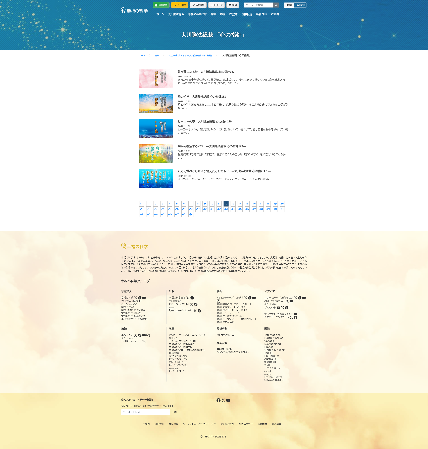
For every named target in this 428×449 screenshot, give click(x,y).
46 (170, 214)
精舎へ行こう (128, 307)
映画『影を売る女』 (226, 322)
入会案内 (179, 5)
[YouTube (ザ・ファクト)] (278, 307)
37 (254, 209)
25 (170, 209)
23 (156, 209)
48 (184, 214)
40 (275, 209)
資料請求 (161, 5)
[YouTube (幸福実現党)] (144, 335)
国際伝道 (247, 14)
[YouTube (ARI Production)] (291, 301)
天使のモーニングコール (276, 317)
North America (273, 338)
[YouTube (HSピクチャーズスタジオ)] (254, 297)
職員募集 (276, 424)
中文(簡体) (270, 362)
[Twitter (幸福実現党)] (135, 335)
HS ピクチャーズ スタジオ (230, 297)
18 (268, 203)
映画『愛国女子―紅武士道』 (231, 307)
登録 (175, 412)
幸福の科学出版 (177, 297)
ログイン (216, 5)
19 (275, 203)
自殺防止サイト (224, 349)
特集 (213, 14)
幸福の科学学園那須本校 (182, 344)
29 (198, 209)
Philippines (271, 356)
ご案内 (275, 14)
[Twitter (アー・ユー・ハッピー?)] (195, 310)
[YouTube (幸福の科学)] (144, 297)
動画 (222, 14)
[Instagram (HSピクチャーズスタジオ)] (218, 301)
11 (219, 203)
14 (240, 203)
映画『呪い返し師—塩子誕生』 (232, 310)
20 (282, 203)
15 (247, 203)
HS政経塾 (174, 353)
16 (254, 203)
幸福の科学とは (197, 14)
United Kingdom (274, 350)
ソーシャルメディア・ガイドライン (199, 424)
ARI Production (274, 301)
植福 (233, 5)
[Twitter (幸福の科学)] (135, 297)
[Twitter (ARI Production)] (287, 301)
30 (205, 209)
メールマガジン (129, 304)
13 (233, 203)
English (300, 5)
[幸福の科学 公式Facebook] (219, 400)
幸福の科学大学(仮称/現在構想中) (187, 350)
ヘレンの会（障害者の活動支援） (233, 352)
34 (233, 209)
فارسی (267, 374)
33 (226, 209)
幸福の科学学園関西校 (180, 347)
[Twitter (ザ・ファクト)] (282, 307)
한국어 (267, 365)
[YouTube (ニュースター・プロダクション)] (304, 297)
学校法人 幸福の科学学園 (182, 341)
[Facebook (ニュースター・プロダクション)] (299, 297)
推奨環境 (173, 424)
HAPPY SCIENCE (215, 436)
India (267, 353)
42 (142, 214)
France (268, 347)
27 (184, 209)
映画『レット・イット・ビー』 (229, 313)
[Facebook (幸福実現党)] (139, 335)
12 (226, 203)
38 (261, 209)
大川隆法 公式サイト (131, 301)
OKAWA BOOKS (274, 380)
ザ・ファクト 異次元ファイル (278, 314)
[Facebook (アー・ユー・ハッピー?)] (199, 310)
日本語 (289, 5)
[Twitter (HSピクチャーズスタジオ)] (245, 297)
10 (211, 203)
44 (156, 214)
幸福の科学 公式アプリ (133, 316)
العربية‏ (267, 371)
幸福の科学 (127, 297)
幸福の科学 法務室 (131, 313)
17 (261, 203)
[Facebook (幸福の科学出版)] (192, 297)
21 (141, 209)
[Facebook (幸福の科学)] (139, 297)
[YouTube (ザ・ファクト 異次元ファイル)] (295, 314)
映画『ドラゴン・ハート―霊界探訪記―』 (236, 319)
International (272, 335)
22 (149, 209)
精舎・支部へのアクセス (133, 310)
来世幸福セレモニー (227, 335)
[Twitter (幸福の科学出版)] (188, 297)
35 (240, 209)
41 (282, 209)
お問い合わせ (246, 424)
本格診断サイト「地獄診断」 (134, 319)
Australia (270, 359)
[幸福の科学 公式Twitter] (223, 400)
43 (149, 214)
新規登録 (198, 5)
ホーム (160, 14)
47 (177, 214)
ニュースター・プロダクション (278, 297)
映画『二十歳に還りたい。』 (230, 316)
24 (163, 209)
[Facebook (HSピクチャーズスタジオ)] (249, 297)
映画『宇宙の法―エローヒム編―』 (234, 304)
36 (247, 209)
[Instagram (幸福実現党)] (148, 335)
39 (268, 209)
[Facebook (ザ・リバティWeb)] (195, 304)
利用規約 (159, 424)
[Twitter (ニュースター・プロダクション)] (295, 297)
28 (191, 209)
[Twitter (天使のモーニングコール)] (291, 317)
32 (219, 209)
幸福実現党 (127, 335)
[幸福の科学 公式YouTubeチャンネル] (228, 400)
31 (212, 209)
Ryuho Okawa (273, 377)
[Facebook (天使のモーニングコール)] (295, 317)
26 (177, 209)
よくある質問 (227, 424)
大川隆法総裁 (176, 14)
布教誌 (233, 14)
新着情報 (261, 14)
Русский (272, 368)
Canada (269, 341)
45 (163, 214)
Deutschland (272, 344)
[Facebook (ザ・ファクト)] (286, 307)
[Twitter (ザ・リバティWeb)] (191, 304)
